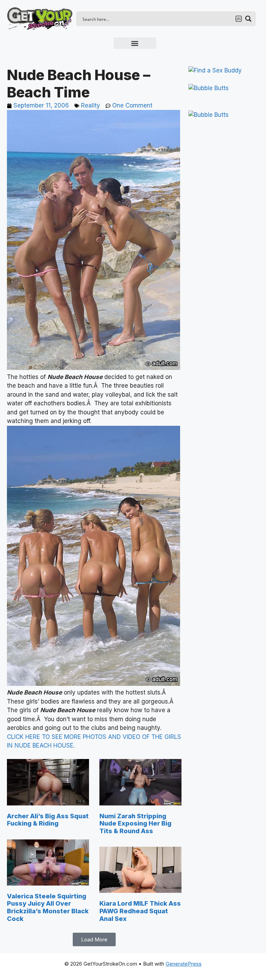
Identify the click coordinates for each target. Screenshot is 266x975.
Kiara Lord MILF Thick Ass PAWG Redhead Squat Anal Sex (140, 911)
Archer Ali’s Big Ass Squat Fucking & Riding (48, 819)
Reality (90, 105)
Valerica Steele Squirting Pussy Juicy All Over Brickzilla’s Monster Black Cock (48, 907)
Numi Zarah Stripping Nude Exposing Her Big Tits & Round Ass (135, 823)
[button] (135, 43)
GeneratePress (184, 963)
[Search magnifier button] (248, 19)
